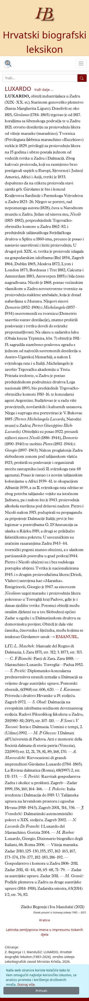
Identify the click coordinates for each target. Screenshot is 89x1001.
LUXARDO (18, 88)
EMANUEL (67, 637)
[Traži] (82, 78)
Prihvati (41, 990)
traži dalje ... (43, 89)
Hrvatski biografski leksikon (44, 42)
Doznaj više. (26, 984)
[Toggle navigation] (80, 63)
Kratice (44, 920)
